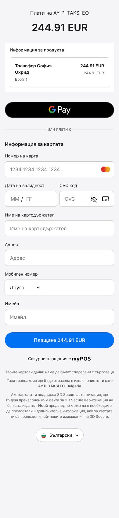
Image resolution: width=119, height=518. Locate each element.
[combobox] (24, 287)
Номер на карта (21, 155)
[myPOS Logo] (81, 358)
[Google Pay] (59, 110)
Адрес (11, 244)
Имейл (12, 303)
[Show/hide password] (93, 199)
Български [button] (61, 435)
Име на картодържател (29, 214)
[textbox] (24, 287)
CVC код (68, 185)
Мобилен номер (21, 274)
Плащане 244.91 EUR (59, 340)
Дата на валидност (24, 185)
